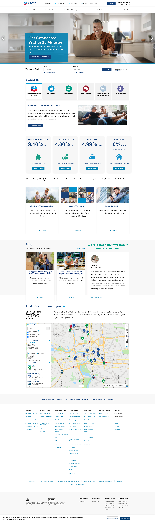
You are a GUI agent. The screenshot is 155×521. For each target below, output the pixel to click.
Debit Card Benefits (60, 423)
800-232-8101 (95, 501)
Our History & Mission (31, 413)
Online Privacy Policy (89, 481)
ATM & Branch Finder (89, 416)
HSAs (56, 440)
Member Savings (59, 416)
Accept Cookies (125, 518)
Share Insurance (59, 444)
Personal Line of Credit (75, 463)
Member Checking (59, 413)
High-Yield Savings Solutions (59, 430)
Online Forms (87, 440)
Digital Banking (58, 420)
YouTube (116, 426)
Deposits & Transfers (60, 426)
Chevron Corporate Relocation (74, 440)
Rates (85, 3)
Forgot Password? (79, 72)
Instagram (117, 429)
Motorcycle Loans (73, 450)
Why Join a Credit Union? (46, 413)
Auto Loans (72, 447)
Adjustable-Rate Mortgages (76, 429)
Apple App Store (103, 413)
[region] (77, 518)
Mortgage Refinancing (74, 416)
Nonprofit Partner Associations (44, 424)
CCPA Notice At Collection (105, 481)
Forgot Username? (50, 72)
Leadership (28, 416)
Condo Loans (72, 426)
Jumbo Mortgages (73, 420)
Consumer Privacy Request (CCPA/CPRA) (69, 481)
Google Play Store (104, 416)
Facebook (117, 420)
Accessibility (120, 481)
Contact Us (61, 3)
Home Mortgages (73, 413)
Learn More (38, 168)
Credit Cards (72, 469)
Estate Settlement (88, 437)
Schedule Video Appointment (39, 57)
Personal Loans (73, 460)
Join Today (43, 431)
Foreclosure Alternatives (75, 444)
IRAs (56, 437)
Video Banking (88, 426)
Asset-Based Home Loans (75, 436)
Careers (28, 432)
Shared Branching (88, 420)
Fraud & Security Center (32, 426)
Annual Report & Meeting (32, 423)
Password (76, 66)
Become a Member (36, 125)
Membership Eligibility (45, 420)
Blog (85, 434)
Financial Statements (31, 420)
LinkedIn (116, 423)
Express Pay (72, 473)
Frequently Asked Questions (88, 430)
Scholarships (29, 429)
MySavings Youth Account (61, 434)
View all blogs (81, 248)
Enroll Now (117, 71)
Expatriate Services (45, 428)
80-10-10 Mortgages (74, 423)
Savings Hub (58, 447)
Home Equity (72, 432)
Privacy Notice (31, 481)
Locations (73, 3)
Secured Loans (73, 466)
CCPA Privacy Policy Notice (47, 481)
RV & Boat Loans (73, 453)
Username (47, 66)
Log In (111, 3)
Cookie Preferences (112, 518)
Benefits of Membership (46, 416)
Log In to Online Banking (90, 413)
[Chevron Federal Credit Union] (31, 3)
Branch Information (89, 423)
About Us (48, 3)
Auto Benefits (72, 457)
